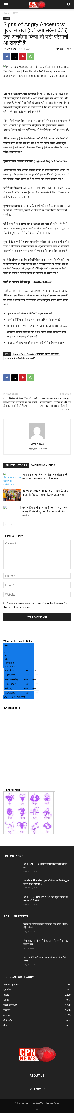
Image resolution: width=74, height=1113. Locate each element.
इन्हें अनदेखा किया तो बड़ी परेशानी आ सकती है (20, 358)
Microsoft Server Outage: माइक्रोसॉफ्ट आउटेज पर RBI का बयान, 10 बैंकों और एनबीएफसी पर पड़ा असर (55, 404)
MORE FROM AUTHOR (43, 465)
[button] (5, 4)
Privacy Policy (52, 1102)
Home (6, 12)
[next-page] (11, 524)
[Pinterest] (22, 56)
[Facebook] (6, 56)
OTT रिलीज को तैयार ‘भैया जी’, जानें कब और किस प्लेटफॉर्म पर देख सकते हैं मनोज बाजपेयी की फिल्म (20, 402)
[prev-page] (5, 524)
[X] (14, 56)
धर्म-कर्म (15, 12)
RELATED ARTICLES (16, 465)
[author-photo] (37, 438)
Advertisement (22, 1102)
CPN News (11, 48)
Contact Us (37, 1102)
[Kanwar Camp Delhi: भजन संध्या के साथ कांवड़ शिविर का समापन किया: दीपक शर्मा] (12, 495)
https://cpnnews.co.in (37, 448)
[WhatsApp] (30, 56)
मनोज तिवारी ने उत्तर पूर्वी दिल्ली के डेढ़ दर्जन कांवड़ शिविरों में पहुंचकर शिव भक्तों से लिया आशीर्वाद (44, 511)
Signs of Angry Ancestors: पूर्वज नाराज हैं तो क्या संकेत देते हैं (35, 354)
